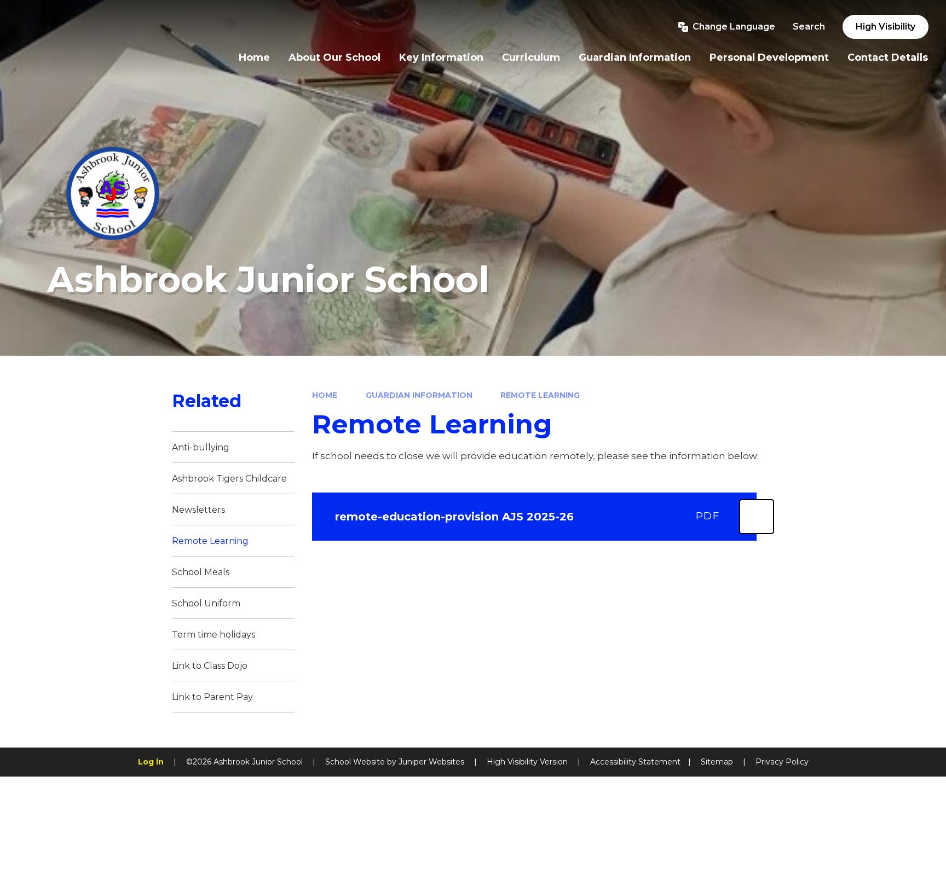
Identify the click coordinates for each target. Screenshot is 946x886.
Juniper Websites (431, 762)
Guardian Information (419, 395)
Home (324, 395)
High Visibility (885, 26)
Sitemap (717, 762)
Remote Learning (540, 395)
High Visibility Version (527, 762)
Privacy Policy (782, 762)
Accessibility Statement (635, 762)
